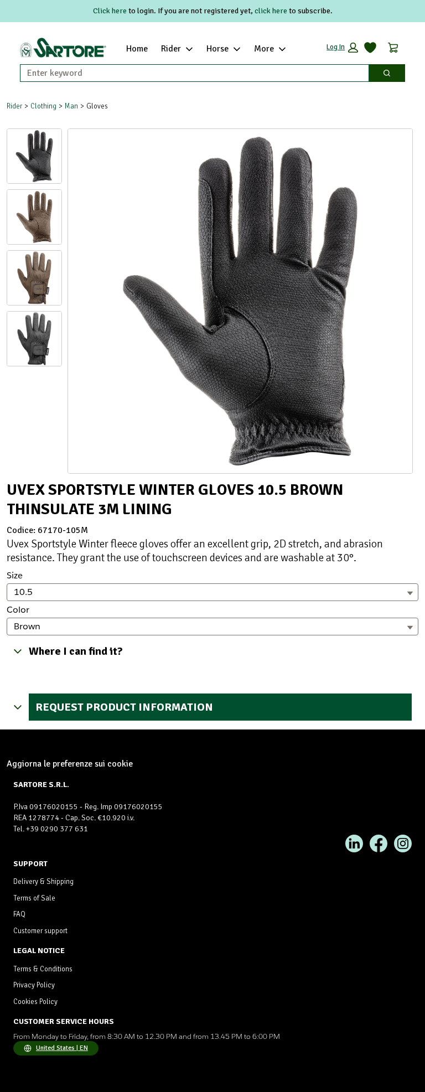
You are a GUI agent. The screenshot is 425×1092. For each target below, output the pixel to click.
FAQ (19, 914)
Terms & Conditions (42, 969)
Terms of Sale (34, 898)
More (264, 48)
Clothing (43, 106)
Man (71, 106)
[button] (342, 47)
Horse (217, 48)
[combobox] (190, 73)
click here (271, 10)
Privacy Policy (34, 985)
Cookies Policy (35, 1001)
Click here (110, 10)
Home (137, 48)
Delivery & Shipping (43, 881)
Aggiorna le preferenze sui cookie (70, 763)
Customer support (40, 931)
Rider (171, 48)
